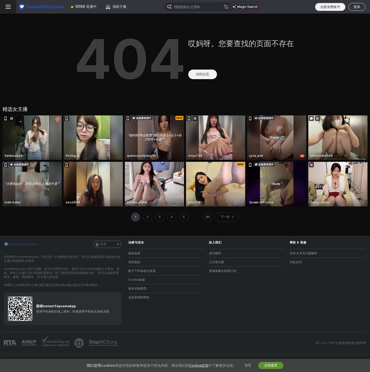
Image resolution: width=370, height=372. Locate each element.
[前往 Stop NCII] (104, 343)
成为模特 (215, 253)
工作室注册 (216, 262)
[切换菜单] (8, 7)
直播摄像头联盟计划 (222, 271)
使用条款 (134, 262)
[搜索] (226, 6)
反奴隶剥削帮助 (139, 297)
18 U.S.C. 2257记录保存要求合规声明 (340, 343)
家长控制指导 (137, 288)
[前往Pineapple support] (79, 343)
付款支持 (296, 262)
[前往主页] (41, 7)
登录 (357, 7)
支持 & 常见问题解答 (303, 253)
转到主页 (202, 74)
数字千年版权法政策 (142, 271)
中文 (103, 244)
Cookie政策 (136, 280)
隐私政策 (134, 253)
